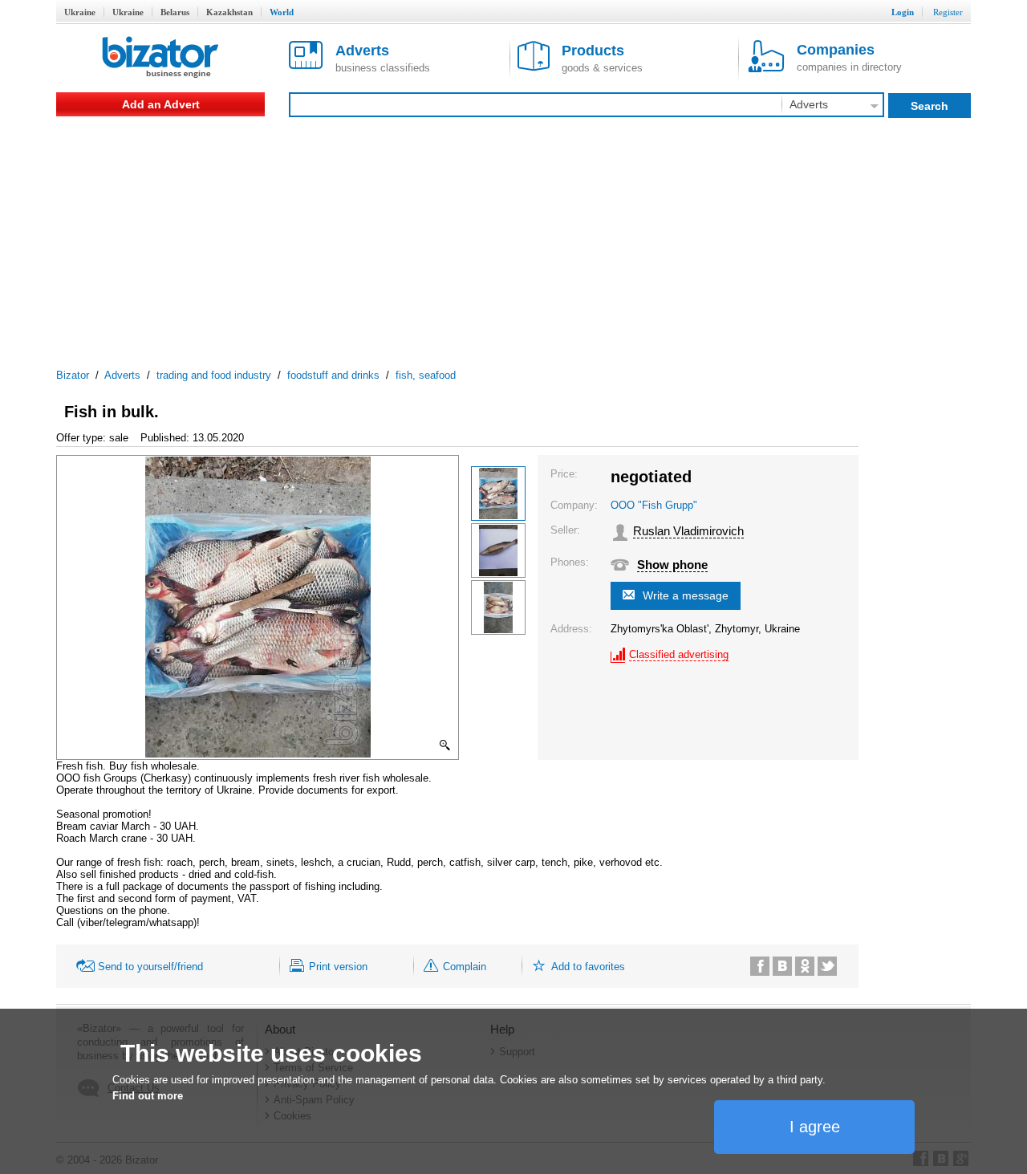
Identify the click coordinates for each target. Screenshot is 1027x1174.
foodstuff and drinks (333, 375)
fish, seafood (426, 375)
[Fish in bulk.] (498, 493)
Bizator (72, 375)
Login (902, 12)
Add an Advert (161, 104)
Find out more (147, 1096)
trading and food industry (213, 375)
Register (948, 12)
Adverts (122, 375)
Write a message (686, 595)
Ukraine (79, 12)
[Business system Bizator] (160, 58)
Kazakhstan (229, 12)
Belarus (174, 12)
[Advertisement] (513, 236)
